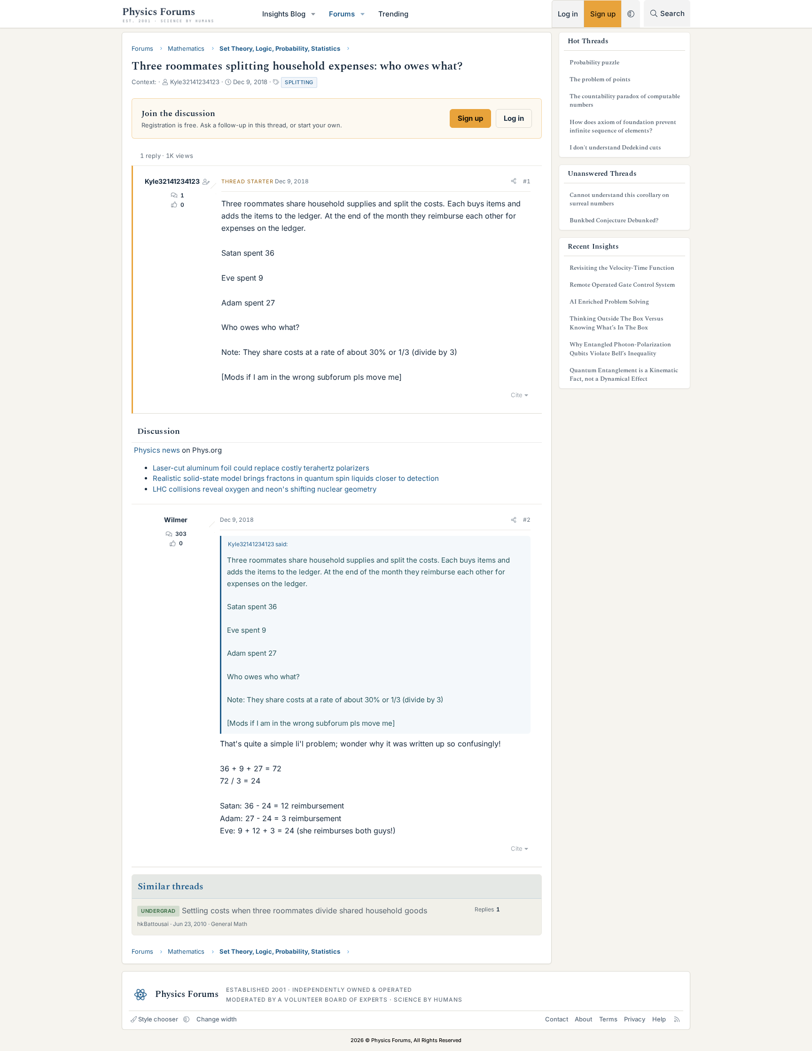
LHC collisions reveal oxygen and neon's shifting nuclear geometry (264, 489)
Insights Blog (283, 13)
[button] (313, 13)
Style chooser (158, 1019)
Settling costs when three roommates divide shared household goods (304, 910)
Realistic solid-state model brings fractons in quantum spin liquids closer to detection (296, 478)
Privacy (634, 1019)
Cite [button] (517, 395)
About (583, 1019)
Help (659, 1019)
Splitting (299, 82)
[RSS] (677, 1019)
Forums (342, 13)
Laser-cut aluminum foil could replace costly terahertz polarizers (261, 467)
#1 (527, 181)
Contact (556, 1019)
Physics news (157, 450)
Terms (608, 1019)
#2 (527, 519)
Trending (393, 13)
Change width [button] (216, 1019)
